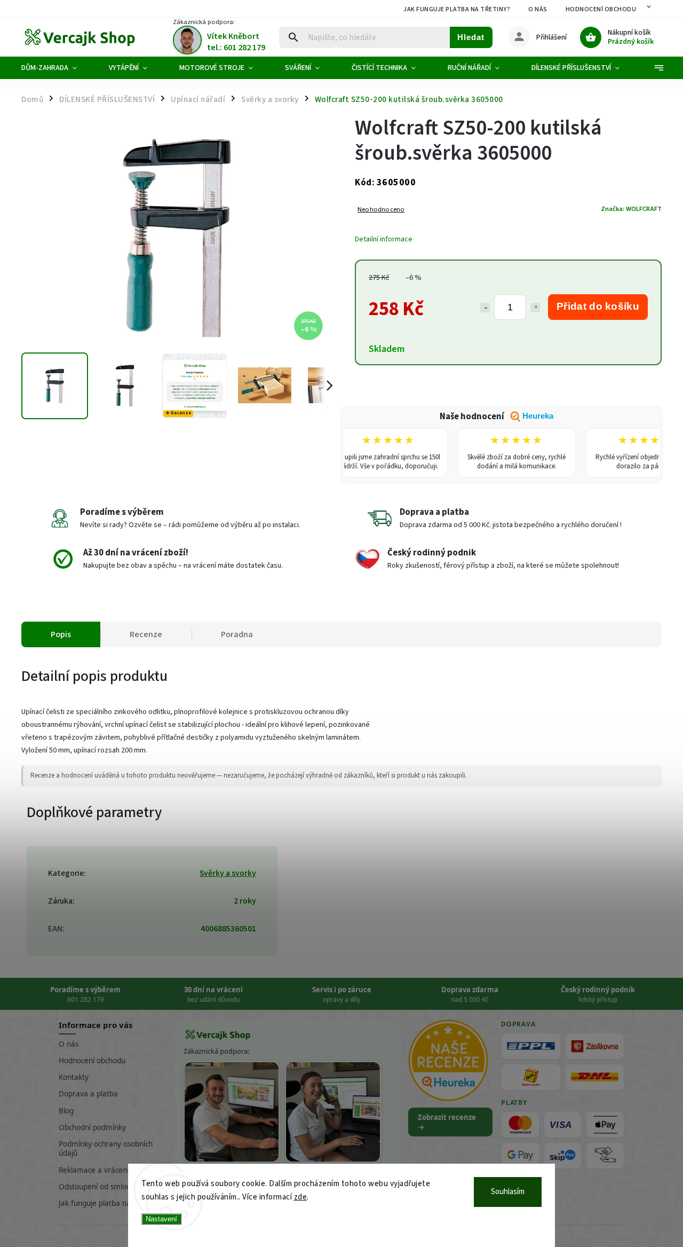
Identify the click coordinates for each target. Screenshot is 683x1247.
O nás (537, 9)
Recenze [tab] (146, 634)
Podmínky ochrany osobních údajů (106, 1148)
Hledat (471, 37)
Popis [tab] (61, 634)
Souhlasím (508, 1191)
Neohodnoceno (381, 209)
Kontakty (74, 1077)
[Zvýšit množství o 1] (535, 307)
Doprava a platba (88, 1094)
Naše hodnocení (496, 416)
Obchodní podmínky (92, 1127)
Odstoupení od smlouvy (98, 1186)
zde (300, 1197)
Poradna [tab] (237, 634)
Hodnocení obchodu (601, 9)
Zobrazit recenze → (447, 1122)
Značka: (631, 209)
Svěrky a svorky (228, 873)
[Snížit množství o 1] (485, 307)
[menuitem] (57, 68)
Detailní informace (383, 239)
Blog (66, 1111)
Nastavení (161, 1219)
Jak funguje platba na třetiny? (456, 9)
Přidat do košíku (598, 306)
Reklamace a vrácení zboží (103, 1170)
